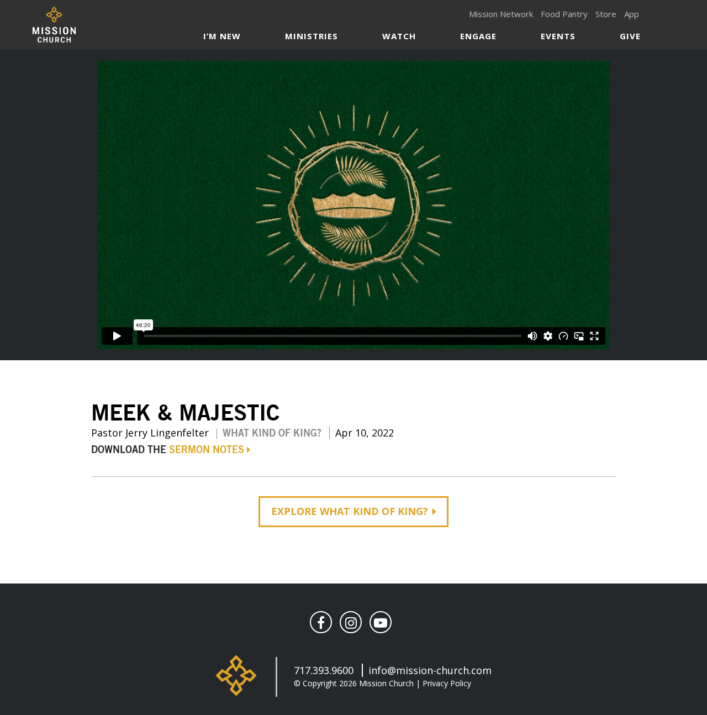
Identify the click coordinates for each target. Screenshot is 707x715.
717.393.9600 (324, 670)
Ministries (311, 35)
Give (630, 35)
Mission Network (501, 13)
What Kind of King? (272, 434)
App (631, 13)
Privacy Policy (447, 683)
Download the (167, 450)
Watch (399, 35)
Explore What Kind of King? (349, 511)
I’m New (222, 35)
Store (605, 13)
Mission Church (53, 25)
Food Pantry (564, 13)
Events (558, 35)
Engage (478, 35)
